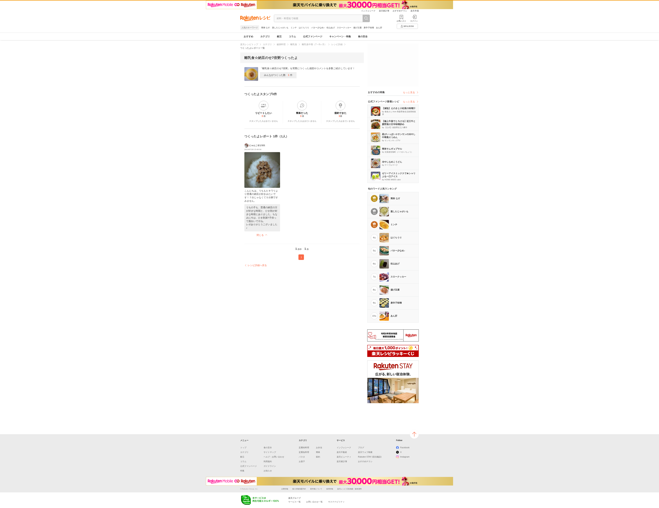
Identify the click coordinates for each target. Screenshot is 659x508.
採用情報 (329, 489)
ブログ (361, 447)
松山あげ (331, 27)
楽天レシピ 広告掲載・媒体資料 (349, 489)
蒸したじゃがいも (280, 27)
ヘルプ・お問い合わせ (274, 457)
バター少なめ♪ (318, 27)
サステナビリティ (336, 502)
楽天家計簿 (384, 11)
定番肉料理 (304, 447)
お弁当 (319, 447)
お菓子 (302, 461)
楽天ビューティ (344, 457)
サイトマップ (270, 452)
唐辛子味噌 (369, 27)
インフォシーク (368, 11)
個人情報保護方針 (299, 489)
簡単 (318, 452)
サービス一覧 (294, 502)
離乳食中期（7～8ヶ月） (314, 44)
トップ (243, 447)
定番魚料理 (304, 452)
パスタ (302, 457)
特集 (242, 471)
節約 (318, 457)
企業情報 (284, 489)
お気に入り (401, 21)
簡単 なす (265, 27)
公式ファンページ (312, 36)
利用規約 (268, 461)
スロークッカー (344, 27)
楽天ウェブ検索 (365, 452)
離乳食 (293, 44)
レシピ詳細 (337, 44)
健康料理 (281, 44)
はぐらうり (304, 27)
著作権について (316, 489)
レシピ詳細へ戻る (257, 265)
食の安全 (363, 36)
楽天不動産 (342, 452)
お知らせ (268, 471)
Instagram (404, 457)
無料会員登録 (408, 26)
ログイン (414, 21)
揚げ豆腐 (357, 27)
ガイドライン (270, 466)
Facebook (404, 447)
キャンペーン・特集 (340, 36)
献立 (279, 36)
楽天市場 (415, 11)
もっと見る (409, 92)
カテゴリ (265, 36)
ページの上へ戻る (414, 434)
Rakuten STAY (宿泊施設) (369, 457)
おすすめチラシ (400, 11)
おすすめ (248, 36)
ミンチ (294, 27)
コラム (292, 36)
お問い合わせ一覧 (314, 502)
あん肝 (379, 27)
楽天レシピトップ (249, 44)
